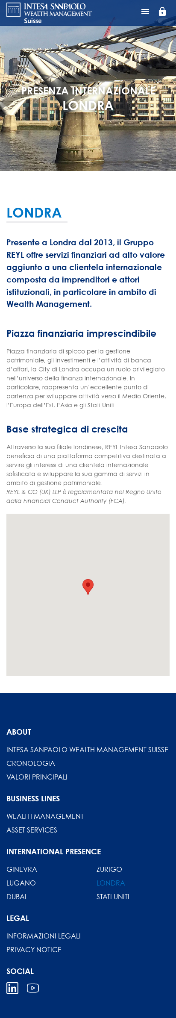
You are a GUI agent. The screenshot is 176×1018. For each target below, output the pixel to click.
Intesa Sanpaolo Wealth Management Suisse (87, 749)
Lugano (21, 883)
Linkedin (12, 988)
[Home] (49, 13)
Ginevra (21, 869)
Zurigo (109, 869)
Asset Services (31, 830)
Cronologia (30, 763)
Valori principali (36, 777)
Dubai (16, 896)
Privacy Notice (34, 949)
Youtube (33, 988)
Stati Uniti (113, 896)
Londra (111, 883)
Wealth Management (45, 816)
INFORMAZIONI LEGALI (43, 936)
